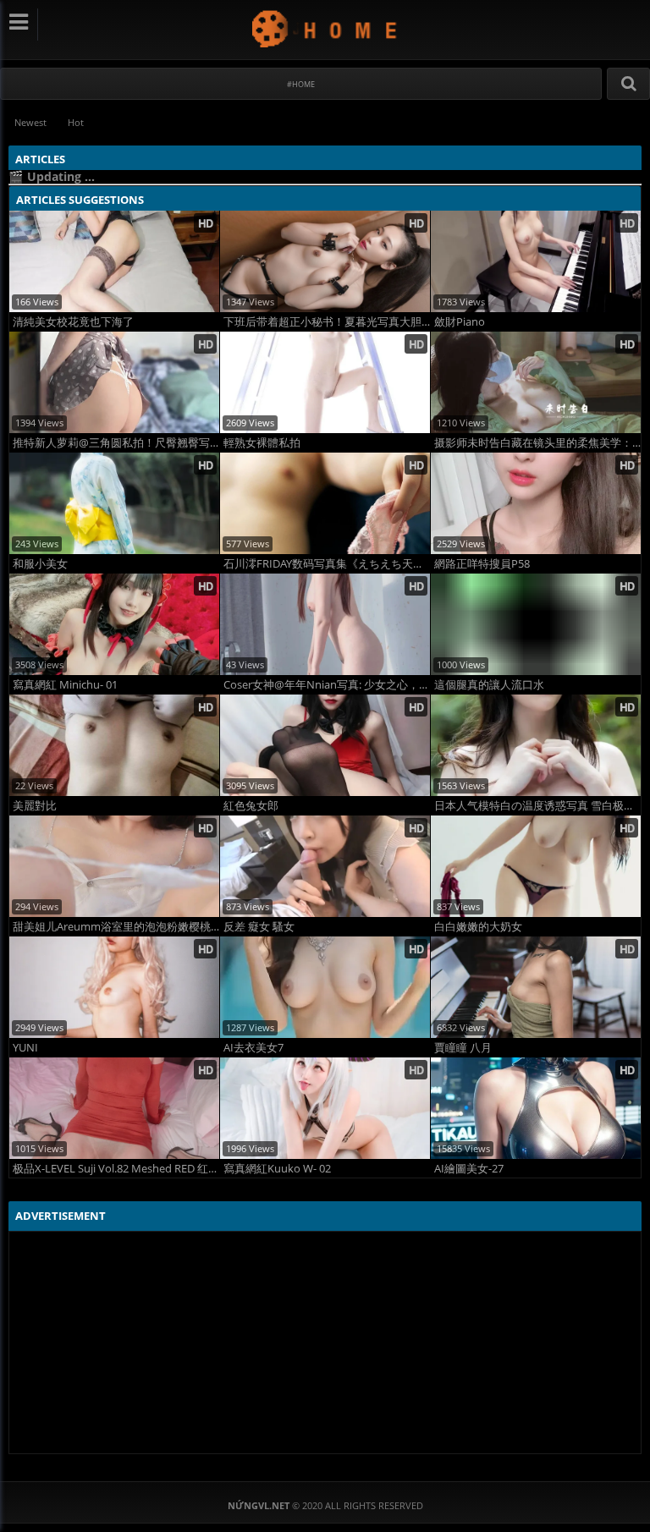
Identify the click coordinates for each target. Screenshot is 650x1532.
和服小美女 (40, 564)
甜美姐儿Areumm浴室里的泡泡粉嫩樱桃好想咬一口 (116, 927)
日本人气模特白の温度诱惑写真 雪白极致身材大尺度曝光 (537, 806)
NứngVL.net (325, 28)
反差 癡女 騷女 (259, 927)
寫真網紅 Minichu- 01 (65, 685)
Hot (76, 122)
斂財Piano (459, 322)
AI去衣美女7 (253, 1048)
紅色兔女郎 (250, 806)
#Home (301, 84)
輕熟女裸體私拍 (261, 443)
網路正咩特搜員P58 (482, 564)
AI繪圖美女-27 (469, 1168)
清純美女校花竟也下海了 (73, 322)
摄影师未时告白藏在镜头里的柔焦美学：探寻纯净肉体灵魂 (537, 443)
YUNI (25, 1048)
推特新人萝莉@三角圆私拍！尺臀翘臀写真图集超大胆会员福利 (116, 443)
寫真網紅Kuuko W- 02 (277, 1168)
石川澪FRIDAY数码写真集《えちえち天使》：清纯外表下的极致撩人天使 (326, 564)
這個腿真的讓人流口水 (489, 685)
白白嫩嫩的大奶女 (478, 927)
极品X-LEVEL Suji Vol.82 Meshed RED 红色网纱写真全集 (116, 1168)
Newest (30, 122)
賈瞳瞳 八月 (463, 1048)
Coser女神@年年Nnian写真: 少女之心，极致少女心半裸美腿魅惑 (326, 685)
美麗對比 (35, 806)
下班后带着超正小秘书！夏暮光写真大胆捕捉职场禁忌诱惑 (326, 322)
